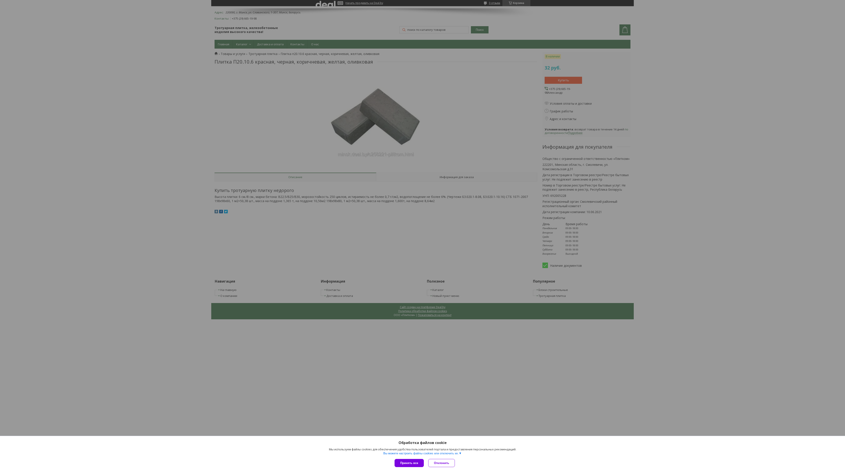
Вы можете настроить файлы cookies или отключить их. (421, 453)
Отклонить (441, 463)
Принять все (409, 463)
